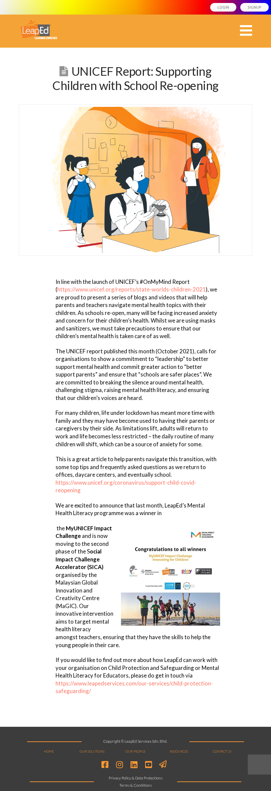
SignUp (254, 7)
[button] (246, 31)
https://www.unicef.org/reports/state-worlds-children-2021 (131, 289)
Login (223, 7)
